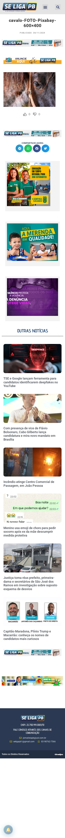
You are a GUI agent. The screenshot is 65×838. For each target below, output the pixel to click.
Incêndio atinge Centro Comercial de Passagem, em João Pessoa (28, 483)
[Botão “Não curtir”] (34, 114)
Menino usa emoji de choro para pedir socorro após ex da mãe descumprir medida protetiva (29, 531)
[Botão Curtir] (25, 114)
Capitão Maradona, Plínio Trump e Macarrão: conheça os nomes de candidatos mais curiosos (27, 635)
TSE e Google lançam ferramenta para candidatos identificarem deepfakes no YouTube (30, 382)
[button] (45, 7)
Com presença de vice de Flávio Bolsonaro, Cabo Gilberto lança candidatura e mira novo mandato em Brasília (29, 433)
